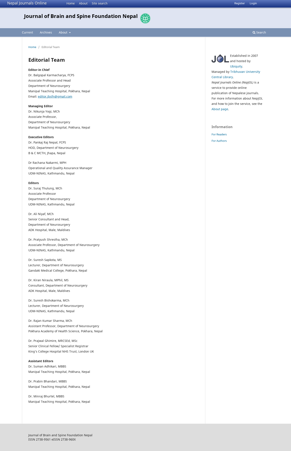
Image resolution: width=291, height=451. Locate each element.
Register (239, 3)
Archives (46, 32)
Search (260, 32)
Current (27, 32)
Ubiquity (236, 66)
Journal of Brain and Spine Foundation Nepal (81, 15)
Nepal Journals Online (27, 3)
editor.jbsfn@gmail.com (55, 96)
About (83, 3)
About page (220, 109)
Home (70, 3)
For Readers (219, 134)
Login (253, 3)
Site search (100, 3)
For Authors (219, 141)
